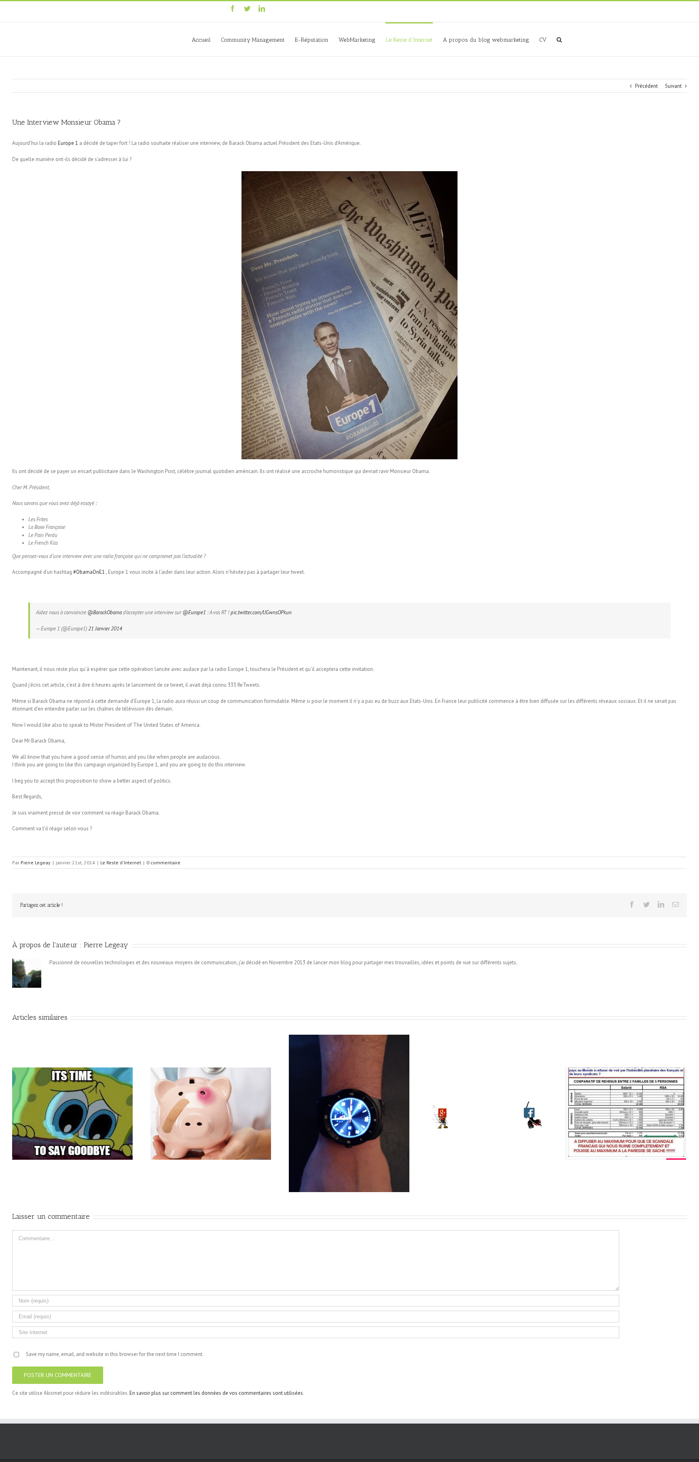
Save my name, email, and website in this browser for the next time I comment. (114, 1354)
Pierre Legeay (36, 862)
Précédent (646, 86)
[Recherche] (559, 39)
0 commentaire (163, 862)
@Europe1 (194, 612)
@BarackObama (104, 612)
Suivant (673, 86)
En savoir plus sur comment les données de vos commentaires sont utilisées (216, 1393)
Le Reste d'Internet (120, 862)
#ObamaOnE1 (89, 572)
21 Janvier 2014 (105, 628)
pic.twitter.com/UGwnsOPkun (261, 612)
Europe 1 (68, 143)
